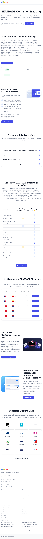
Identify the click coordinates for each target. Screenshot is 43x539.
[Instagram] (9, 486)
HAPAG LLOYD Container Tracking (29, 524)
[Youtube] (11, 486)
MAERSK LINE (21, 428)
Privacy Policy (25, 507)
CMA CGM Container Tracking (7, 524)
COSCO (21, 436)
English (34, 530)
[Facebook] (6, 486)
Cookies (24, 511)
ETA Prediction (27, 397)
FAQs (2, 513)
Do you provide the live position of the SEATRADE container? (16, 155)
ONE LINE (35, 436)
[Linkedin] (1, 486)
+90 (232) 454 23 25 (7, 476)
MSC (8, 428)
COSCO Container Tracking (7, 526)
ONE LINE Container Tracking (28, 526)
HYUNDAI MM (21, 444)
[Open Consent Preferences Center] (30, 531)
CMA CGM (35, 428)
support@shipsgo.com (7, 484)
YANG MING (35, 444)
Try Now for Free (6, 63)
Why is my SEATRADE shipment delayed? (11, 159)
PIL (35, 452)
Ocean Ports (24, 491)
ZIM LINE (21, 452)
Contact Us (3, 517)
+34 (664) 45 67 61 (6, 481)
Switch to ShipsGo (5, 509)
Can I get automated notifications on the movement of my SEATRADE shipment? (20, 150)
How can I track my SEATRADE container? (12, 145)
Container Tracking (5, 491)
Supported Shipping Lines (20, 458)
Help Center (3, 515)
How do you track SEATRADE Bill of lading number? (14, 164)
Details (34, 296)
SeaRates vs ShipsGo (5, 505)
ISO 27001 (24, 513)
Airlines (23, 499)
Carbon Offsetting (5, 497)
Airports (24, 497)
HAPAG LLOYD (8, 436)
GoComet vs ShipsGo (6, 507)
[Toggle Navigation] (41, 2)
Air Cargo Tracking (5, 495)
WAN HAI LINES (7, 452)
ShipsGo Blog (4, 511)
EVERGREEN (7, 444)
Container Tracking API (8, 357)
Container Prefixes (26, 495)
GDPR (23, 509)
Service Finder (4, 493)
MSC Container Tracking (6, 522)
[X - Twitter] (4, 486)
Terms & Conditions (26, 505)
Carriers (24, 493)
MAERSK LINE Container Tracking (29, 522)
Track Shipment (29, 23)
